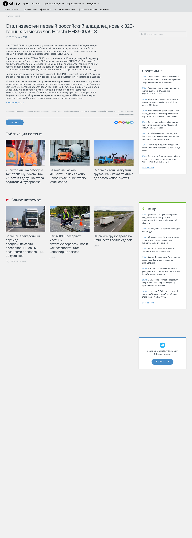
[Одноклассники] (120, 122)
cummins (77, 111)
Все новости (148, 167)
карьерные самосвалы (15, 111)
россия (124, 111)
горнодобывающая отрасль (108, 111)
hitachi (59, 111)
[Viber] (124, 122)
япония (130, 111)
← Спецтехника (13, 16)
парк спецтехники (32, 111)
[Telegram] (132, 122)
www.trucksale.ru (15, 102)
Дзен (52, 257)
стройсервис (68, 111)
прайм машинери (89, 111)
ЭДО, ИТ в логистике (16, 261)
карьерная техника (48, 111)
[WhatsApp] (128, 122)
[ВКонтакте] (116, 122)
